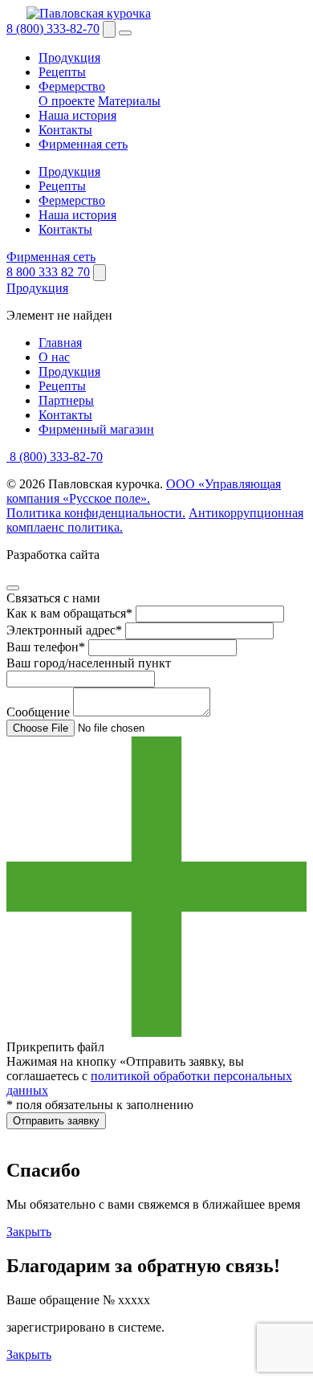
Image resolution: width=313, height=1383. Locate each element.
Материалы (129, 101)
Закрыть (28, 1231)
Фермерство (72, 86)
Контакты (65, 130)
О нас (54, 357)
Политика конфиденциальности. (95, 513)
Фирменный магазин (96, 429)
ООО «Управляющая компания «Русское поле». (143, 491)
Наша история (77, 115)
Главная (60, 342)
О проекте (67, 101)
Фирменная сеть (83, 144)
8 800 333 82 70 (48, 272)
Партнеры (66, 400)
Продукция (69, 57)
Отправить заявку (56, 1121)
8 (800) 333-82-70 (53, 28)
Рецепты (62, 72)
